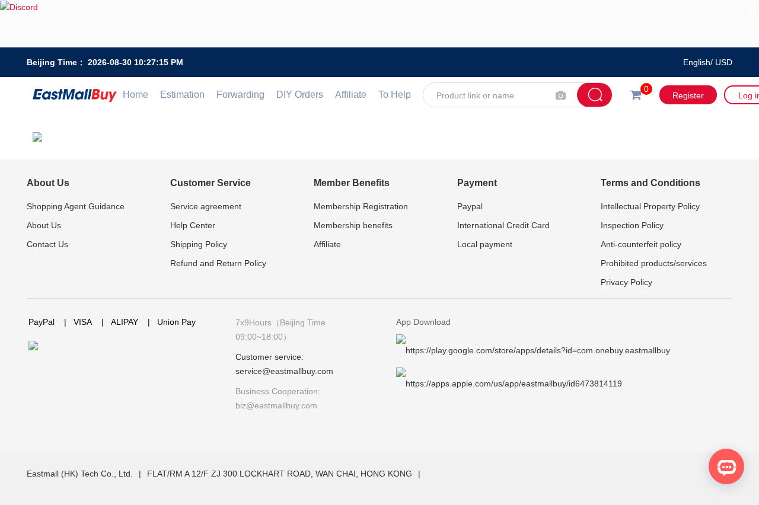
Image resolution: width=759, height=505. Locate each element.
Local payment (484, 244)
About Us (48, 183)
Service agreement (205, 206)
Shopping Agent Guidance (76, 206)
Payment (477, 183)
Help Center (192, 225)
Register (688, 95)
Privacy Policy (626, 282)
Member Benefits (352, 183)
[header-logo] (75, 94)
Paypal (470, 206)
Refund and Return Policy (218, 263)
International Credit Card (503, 225)
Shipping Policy (198, 244)
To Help (394, 95)
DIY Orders (299, 95)
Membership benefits (353, 225)
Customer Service (210, 183)
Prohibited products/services (654, 263)
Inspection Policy (632, 225)
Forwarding (240, 95)
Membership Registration (361, 206)
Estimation (182, 95)
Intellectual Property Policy (650, 206)
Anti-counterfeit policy (641, 244)
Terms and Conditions (650, 183)
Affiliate (350, 95)
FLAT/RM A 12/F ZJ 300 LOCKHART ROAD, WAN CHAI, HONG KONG (280, 473)
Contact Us (47, 244)
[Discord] (379, 23)
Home (135, 95)
